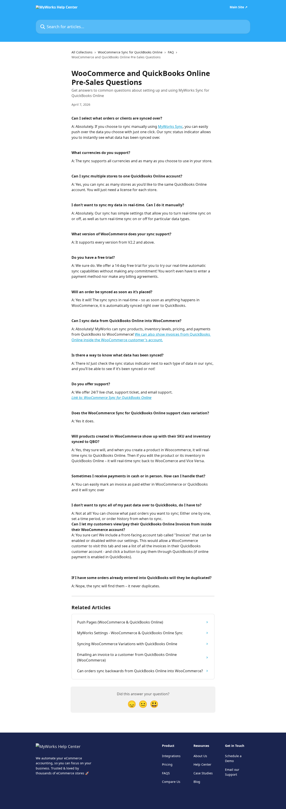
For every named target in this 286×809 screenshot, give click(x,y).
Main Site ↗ (239, 7)
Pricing (167, 764)
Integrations (171, 756)
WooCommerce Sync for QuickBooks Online (130, 52)
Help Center (202, 764)
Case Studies (203, 773)
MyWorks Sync (170, 126)
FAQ (171, 52)
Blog (196, 782)
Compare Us (171, 782)
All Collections (82, 52)
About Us (200, 756)
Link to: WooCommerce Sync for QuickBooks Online (111, 397)
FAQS (166, 773)
